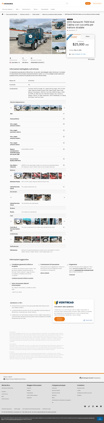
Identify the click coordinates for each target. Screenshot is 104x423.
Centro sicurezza (5, 399)
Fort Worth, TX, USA (79, 54)
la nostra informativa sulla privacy (15, 419)
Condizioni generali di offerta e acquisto (22, 278)
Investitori (4, 391)
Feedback (79, 395)
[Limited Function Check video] (63, 186)
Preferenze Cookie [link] (47, 409)
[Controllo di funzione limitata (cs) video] (63, 227)
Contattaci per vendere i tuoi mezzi (84, 393)
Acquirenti (29, 388)
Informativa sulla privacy (7, 409)
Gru (52, 402)
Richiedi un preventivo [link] (59, 319)
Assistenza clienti (80, 388)
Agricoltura (54, 395)
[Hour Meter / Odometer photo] (63, 165)
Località (53, 9)
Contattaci (97, 378)
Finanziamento (44, 9)
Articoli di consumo (56, 390)
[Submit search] (67, 3)
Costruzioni (54, 388)
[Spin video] (63, 113)
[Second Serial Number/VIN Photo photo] (63, 158)
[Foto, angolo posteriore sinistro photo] (63, 130)
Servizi (35, 9)
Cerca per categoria (7, 9)
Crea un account (97, 3)
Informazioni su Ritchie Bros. (7, 388)
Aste (17, 9)
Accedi (88, 3)
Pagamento (29, 397)
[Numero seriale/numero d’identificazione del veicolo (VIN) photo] (63, 149)
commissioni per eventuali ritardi (83, 270)
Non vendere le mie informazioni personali (31, 409)
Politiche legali (17, 409)
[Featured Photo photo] (63, 118)
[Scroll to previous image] (11, 108)
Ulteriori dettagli (44, 273)
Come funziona (26, 9)
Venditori (29, 390)
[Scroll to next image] (64, 108)
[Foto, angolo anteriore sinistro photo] (63, 124)
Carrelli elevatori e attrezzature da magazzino (61, 400)
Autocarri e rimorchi (56, 393)
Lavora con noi (5, 394)
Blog (3, 396)
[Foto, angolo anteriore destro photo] (63, 142)
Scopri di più (89, 320)
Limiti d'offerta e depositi (32, 395)
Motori (53, 397)
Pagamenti (72, 275)
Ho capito (99, 419)
